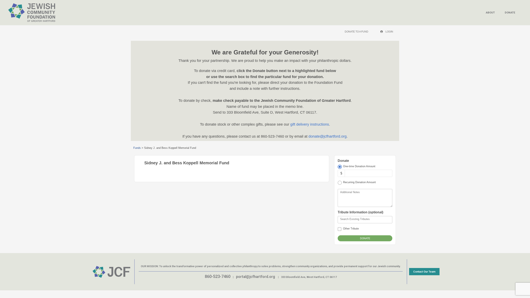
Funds (137, 147)
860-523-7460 (217, 276)
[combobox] (365, 219)
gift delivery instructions (309, 124)
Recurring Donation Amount (359, 182)
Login (389, 31)
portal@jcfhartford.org (255, 276)
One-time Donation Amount (359, 166)
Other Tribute (351, 228)
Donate (510, 12)
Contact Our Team (424, 271)
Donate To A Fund (356, 31)
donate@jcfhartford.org (327, 136)
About (490, 12)
